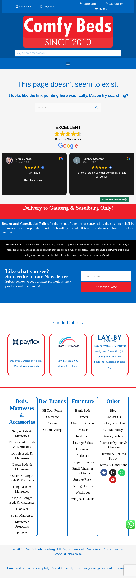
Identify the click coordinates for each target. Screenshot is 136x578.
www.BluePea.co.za (68, 554)
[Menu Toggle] (68, 64)
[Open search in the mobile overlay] (68, 53)
